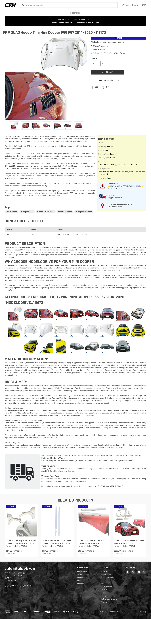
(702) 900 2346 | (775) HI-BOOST (19, 586)
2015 (64, 235)
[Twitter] (103, 87)
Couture (104, 596)
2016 (69, 235)
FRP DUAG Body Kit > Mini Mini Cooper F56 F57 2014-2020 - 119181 (129, 542)
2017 (73, 235)
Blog (79, 581)
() (145, 5)
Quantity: (95, 58)
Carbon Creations (107, 578)
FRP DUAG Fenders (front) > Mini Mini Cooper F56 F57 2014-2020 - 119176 (21, 542)
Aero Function (106, 587)
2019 (82, 235)
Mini (8, 235)
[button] (118, 53)
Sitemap (80, 584)
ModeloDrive (106, 574)
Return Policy (82, 571)
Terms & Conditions (84, 574)
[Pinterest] (107, 87)
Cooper (34, 235)
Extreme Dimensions (109, 599)
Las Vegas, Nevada (115, 207)
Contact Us (81, 578)
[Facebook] (92, 87)
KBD (103, 584)
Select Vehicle (75, 13)
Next (86, 126)
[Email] (96, 87)
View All (104, 602)
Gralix (103, 593)
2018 (78, 235)
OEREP (104, 590)
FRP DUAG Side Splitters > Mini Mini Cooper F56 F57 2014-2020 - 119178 (56, 542)
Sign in (126, 5)
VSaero (104, 581)
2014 (60, 235)
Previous (7, 126)
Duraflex (104, 571)
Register (135, 5)
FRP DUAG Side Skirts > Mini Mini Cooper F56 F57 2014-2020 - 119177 (92, 542)
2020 (86, 235)
